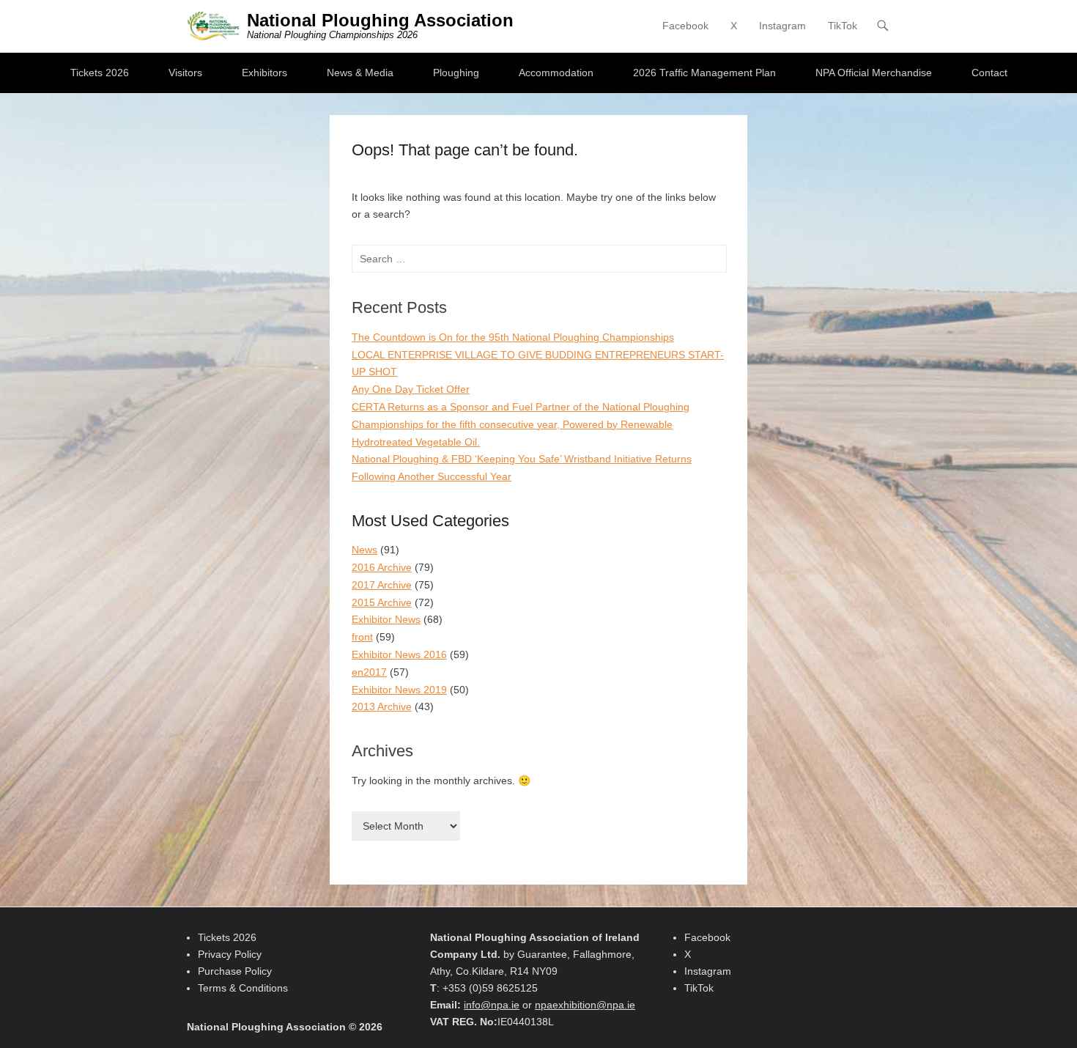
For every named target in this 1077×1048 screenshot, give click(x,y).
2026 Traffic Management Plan (704, 72)
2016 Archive (382, 567)
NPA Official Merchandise (873, 72)
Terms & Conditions (243, 988)
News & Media (360, 72)
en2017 (369, 672)
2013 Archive (382, 706)
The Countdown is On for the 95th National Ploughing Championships (513, 337)
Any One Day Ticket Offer (411, 389)
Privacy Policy (230, 954)
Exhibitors (264, 72)
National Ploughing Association (380, 20)
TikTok (842, 26)
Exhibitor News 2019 (399, 689)
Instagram (782, 26)
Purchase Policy (235, 971)
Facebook (685, 26)
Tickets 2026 (99, 72)
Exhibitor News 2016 (399, 654)
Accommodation (556, 72)
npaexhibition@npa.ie (585, 1005)
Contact (989, 72)
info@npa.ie (491, 1005)
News (364, 550)
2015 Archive (382, 602)
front (362, 637)
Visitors (185, 72)
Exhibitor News (386, 619)
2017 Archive (382, 585)
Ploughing (456, 72)
